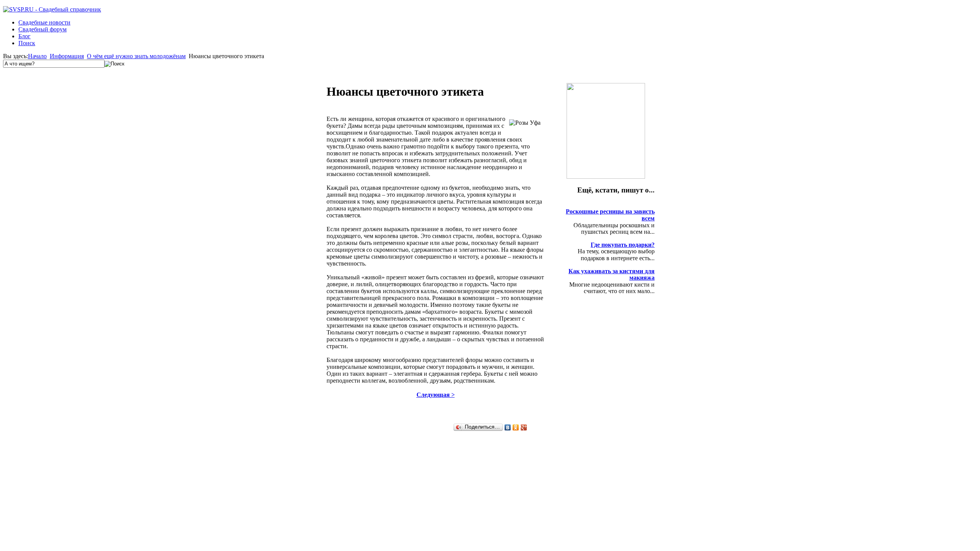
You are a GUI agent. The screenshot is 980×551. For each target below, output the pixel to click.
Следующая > (435, 394)
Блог (24, 36)
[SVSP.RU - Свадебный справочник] (52, 9)
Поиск (26, 43)
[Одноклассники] (516, 427)
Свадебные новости (44, 22)
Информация (67, 56)
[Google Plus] (524, 427)
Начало (37, 56)
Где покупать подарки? (623, 244)
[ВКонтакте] (508, 427)
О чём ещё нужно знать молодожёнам (136, 56)
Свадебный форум (42, 29)
